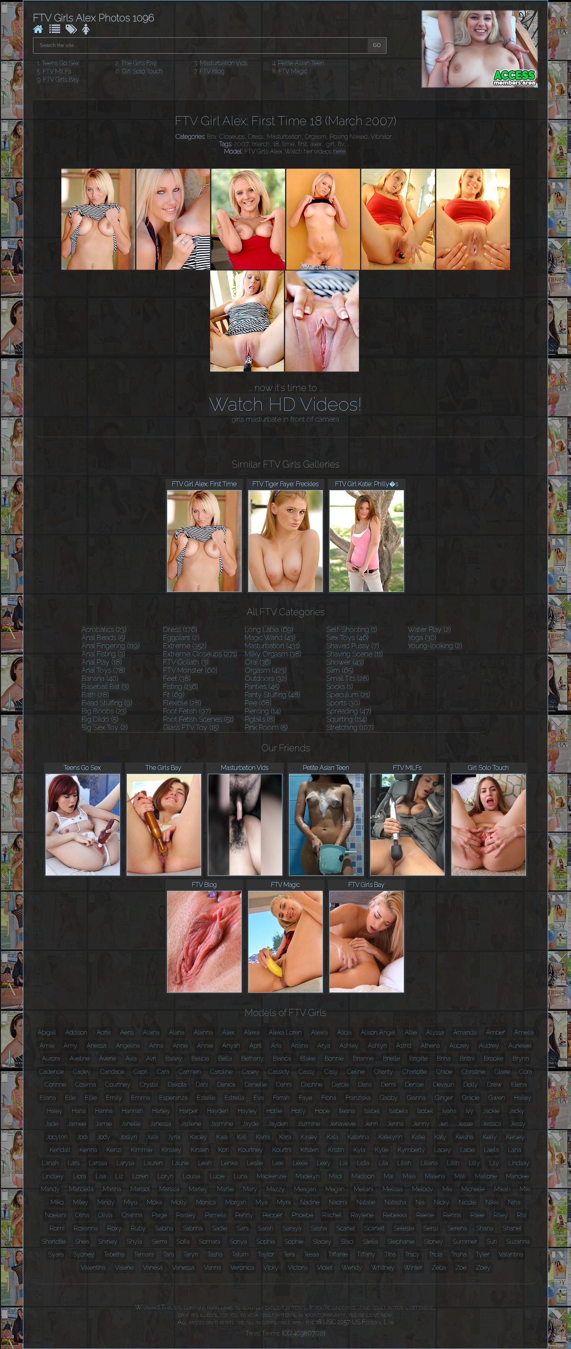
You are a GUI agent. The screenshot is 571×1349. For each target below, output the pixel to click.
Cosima (85, 1084)
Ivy (470, 1111)
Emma (140, 1097)
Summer (465, 1241)
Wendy (352, 1267)
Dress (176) (180, 629)
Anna (156, 1045)
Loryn (166, 1176)
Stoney (433, 1241)
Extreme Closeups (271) (200, 654)
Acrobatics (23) (104, 629)
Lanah (50, 1163)
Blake (307, 1058)
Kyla (359, 1150)
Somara (209, 1241)
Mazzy (275, 1189)
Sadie (219, 1228)
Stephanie (400, 1241)
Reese (425, 1215)
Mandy (50, 1189)
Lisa (101, 1176)
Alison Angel (378, 1032)
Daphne (311, 1084)
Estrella (234, 1097)
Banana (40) (100, 678)
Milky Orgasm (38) (273, 654)
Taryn (190, 1254)
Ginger (444, 1097)
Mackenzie (271, 1176)
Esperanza (173, 1097)
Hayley (247, 1111)
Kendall (60, 1150)
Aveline (80, 1058)
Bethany (252, 1058)
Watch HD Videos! (285, 404)
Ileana (347, 1111)
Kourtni (281, 1150)
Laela (491, 1150)
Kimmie (141, 1150)
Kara (285, 1137)
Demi (388, 1084)
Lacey (442, 1150)
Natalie (366, 1202)
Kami (263, 1137)
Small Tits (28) (347, 678)
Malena (435, 1176)
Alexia (319, 1032)
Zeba (439, 1267)
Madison (363, 1176)
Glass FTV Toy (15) (191, 727)
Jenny (421, 1123)
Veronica (242, 1267)
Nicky (441, 1202)
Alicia (344, 1032)
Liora (79, 1176)
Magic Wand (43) (270, 637)
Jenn (371, 1123)
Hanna (104, 1111)
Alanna (203, 1032)
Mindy (106, 1202)
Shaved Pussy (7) (352, 646)
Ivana (449, 1111)
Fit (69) (174, 695)
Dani (202, 1084)
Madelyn (308, 1176)
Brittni (467, 1058)
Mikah (502, 1189)
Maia (409, 1176)
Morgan (235, 1202)
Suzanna (518, 1241)
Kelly (490, 1137)
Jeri (443, 1123)
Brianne (363, 1058)
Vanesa (153, 1267)
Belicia (200, 1058)
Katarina (358, 1137)
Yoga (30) (422, 637)
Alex (228, 1032)
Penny (244, 1215)
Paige (159, 1215)
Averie (107, 1058)
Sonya (238, 1241)
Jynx (174, 1137)
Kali (242, 1137)
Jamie (104, 1123)
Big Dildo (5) (100, 719)
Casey (250, 1071)
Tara (168, 1254)
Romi (57, 1228)
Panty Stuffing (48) (272, 695)
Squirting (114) (346, 719)
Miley (80, 1202)
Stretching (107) (350, 727)
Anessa (96, 1045)
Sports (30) (343, 703)
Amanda (465, 1032)
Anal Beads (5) (103, 637)
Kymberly (411, 1150)
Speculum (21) (348, 695)
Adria (104, 1032)
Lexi (278, 1163)
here (339, 151)
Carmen (190, 1071)
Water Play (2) (429, 629)
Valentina (93, 1267)
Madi (335, 1176)
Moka (154, 1202)
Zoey (483, 1267)
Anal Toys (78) (103, 670)
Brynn (521, 1058)
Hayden (217, 1111)
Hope (322, 1111)
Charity (383, 1071)
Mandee (517, 1176)
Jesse (465, 1123)
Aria (276, 1045)
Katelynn (390, 1137)
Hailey (522, 1097)
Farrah (281, 1097)
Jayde (250, 1123)
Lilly (474, 1163)
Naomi (338, 1202)
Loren (140, 1176)
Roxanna (86, 1228)
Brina (444, 1058)
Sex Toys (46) (347, 637)
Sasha (319, 1228)
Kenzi (114, 1150)
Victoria (298, 1267)
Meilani (363, 1189)
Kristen (310, 1150)
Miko (57, 1202)
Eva (259, 1097)
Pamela (215, 1215)
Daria (365, 1084)
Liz (119, 1176)
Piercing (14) (263, 711)
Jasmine (222, 1123)
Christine (473, 1071)
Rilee (477, 1215)
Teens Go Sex (60, 63)
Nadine (310, 1202)
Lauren (153, 1163)
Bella (225, 1058)
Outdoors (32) (266, 678)
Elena (519, 1084)
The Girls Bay (139, 63)
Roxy (114, 1228)
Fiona (329, 1097)
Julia (152, 1137)
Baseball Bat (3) (105, 686)
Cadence (51, 1071)
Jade (51, 1123)
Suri (491, 1241)
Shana (484, 1228)
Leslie (255, 1163)
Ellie (91, 1097)
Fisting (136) (180, 686)
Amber (495, 1032)
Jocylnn (57, 1137)
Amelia (524, 1032)
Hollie (274, 1111)
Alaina (151, 1032)
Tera (289, 1254)
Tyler (482, 1254)
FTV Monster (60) (190, 670)
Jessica (491, 1123)
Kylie (381, 1150)
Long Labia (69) (269, 629)
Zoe (461, 1267)
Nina (514, 1202)
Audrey (489, 1045)
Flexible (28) (182, 703)
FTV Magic (293, 71)
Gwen (497, 1097)
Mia (447, 1189)
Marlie (225, 1189)
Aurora (51, 1058)
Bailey (173, 1058)
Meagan (305, 1189)
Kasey (309, 1137)
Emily (114, 1097)
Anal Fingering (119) (111, 646)
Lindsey (53, 1176)
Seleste (404, 1228)
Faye (305, 1097)
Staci (347, 1241)
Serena (457, 1228)
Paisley (186, 1215)
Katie (418, 1137)
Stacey (322, 1241)
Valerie (124, 1267)
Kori (223, 1150)
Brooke (493, 1058)
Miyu (131, 1202)
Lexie (300, 1163)
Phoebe (302, 1215)
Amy (70, 1045)
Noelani (55, 1215)
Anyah (231, 1045)
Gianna (416, 1097)
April (255, 1045)
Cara (163, 1071)
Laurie (180, 1163)
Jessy (518, 1123)
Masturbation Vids (223, 63)
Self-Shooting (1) (351, 629)
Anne (180, 1045)
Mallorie (486, 1176)
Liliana (429, 1163)
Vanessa (183, 1267)
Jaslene (191, 1123)
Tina (390, 1254)
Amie (47, 1045)
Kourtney (250, 1150)
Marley (198, 1189)
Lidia (363, 1163)
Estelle (206, 1097)
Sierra (159, 1241)
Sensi (430, 1228)
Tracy (412, 1254)
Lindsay (518, 1163)
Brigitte (418, 1058)
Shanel (512, 1228)
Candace (112, 1071)
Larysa (125, 1163)
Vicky (271, 1267)
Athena (430, 1045)
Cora (525, 1071)
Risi (521, 1215)
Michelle (473, 1189)
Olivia (105, 1215)
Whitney (383, 1267)
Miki (525, 1189)
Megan (335, 1189)
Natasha (395, 1202)
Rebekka (395, 1215)
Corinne (55, 1084)
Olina (82, 1215)
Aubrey (459, 1045)
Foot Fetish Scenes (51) (198, 719)
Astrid (403, 1045)
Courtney (118, 1084)
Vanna (212, 1267)
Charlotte (414, 1071)
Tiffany (366, 1254)
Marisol (140, 1189)
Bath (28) (95, 695)
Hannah (132, 1111)
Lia (344, 1163)
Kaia (222, 1137)
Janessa (160, 1123)
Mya (262, 1202)
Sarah (265, 1228)
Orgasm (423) (266, 670)
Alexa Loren (285, 1032)
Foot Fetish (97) (187, 711)
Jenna (395, 1123)
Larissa (98, 1163)
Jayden (278, 1123)
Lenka (229, 1163)
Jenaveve (342, 1123)
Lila (383, 1163)
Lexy (324, 1163)
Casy (331, 1071)
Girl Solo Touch (142, 71)
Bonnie (334, 1058)
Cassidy (278, 1071)
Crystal (149, 1084)
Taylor (266, 1254)
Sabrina (193, 1228)
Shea (82, 1241)
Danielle (256, 1084)
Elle (70, 1097)
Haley (55, 1111)
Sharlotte (54, 1241)
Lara (74, 1163)
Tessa (311, 1254)
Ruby (138, 1228)
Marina (112, 1189)
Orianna (132, 1215)
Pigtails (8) (260, 719)
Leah (205, 1163)
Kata (332, 1137)
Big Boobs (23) (104, 711)
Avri (151, 1058)
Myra (284, 1202)
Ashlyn (377, 1045)
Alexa (251, 1032)
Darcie (340, 1084)
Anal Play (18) (102, 662)
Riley (501, 1215)
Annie (205, 1045)
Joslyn (128, 1137)
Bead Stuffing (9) (107, 703)
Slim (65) (339, 670)
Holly (298, 1111)
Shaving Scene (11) (354, 654)
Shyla (134, 1241)
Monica (206, 1202)
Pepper (272, 1215)
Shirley (107, 1241)
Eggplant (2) (181, 637)
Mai (388, 1176)
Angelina (128, 1045)
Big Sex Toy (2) (105, 727)
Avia (131, 1058)
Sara (243, 1228)
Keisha (465, 1137)
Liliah (404, 1163)
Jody (103, 1137)
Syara (56, 1254)
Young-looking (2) (435, 646)
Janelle (131, 1123)
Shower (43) (345, 662)
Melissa (393, 1189)
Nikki (492, 1202)
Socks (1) (339, 686)
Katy (440, 1137)
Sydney (83, 1254)
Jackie (491, 1111)
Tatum (240, 1254)
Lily (494, 1163)
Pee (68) (258, 703)
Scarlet (345, 1228)
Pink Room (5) (266, 727)
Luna (240, 1176)
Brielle (391, 1058)
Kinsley (171, 1150)
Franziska (358, 1097)
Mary (250, 1189)
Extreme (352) (185, 646)
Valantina (511, 1254)
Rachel (331, 1215)
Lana (514, 1150)
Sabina (164, 1228)
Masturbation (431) (272, 646)
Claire (502, 1071)
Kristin (336, 1150)
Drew (494, 1084)
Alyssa (435, 1032)
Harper (188, 1111)
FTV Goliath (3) (186, 662)
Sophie (293, 1241)
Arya (323, 1045)
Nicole (467, 1202)
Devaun (443, 1084)
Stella (370, 1241)
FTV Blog (212, 71)
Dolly (470, 1084)
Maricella (81, 1189)
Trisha (459, 1254)
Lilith (453, 1163)
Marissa (169, 1189)
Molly (179, 1202)
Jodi (82, 1137)
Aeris (127, 1032)
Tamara (144, 1254)
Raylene (362, 1215)
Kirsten (200, 1150)
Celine (356, 1071)
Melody (422, 1189)
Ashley (349, 1045)
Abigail (47, 1032)
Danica (226, 1084)
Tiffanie (338, 1254)
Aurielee (519, 1045)
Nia (420, 1202)
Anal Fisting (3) (103, 654)
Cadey (82, 1071)
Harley (161, 1111)
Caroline (221, 1071)
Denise (414, 1084)
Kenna (88, 1150)
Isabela (398, 1111)
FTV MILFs (57, 71)
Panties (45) (262, 686)
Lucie (217, 1176)
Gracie (470, 1097)
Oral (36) (258, 662)
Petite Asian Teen (301, 63)
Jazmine (308, 1123)
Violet (325, 1267)
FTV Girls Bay (61, 79)
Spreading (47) (348, 711)
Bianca (282, 1058)
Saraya (292, 1228)
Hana (79, 1111)
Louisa (191, 1176)
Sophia (265, 1241)
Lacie (467, 1150)
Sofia (183, 1241)
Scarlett (374, 1228)
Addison (76, 1032)
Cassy (307, 1071)
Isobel (425, 1111)
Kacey (198, 1137)
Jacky (516, 1111)
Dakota (177, 1084)
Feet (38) (177, 678)
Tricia (435, 1254)
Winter (413, 1267)
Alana (177, 1032)
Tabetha (114, 1254)
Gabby (389, 1097)
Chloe (444, 1071)
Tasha (215, 1254)
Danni (284, 1084)
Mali (460, 1176)
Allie (411, 1032)
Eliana (48, 1097)
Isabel (372, 1111)
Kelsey (515, 1137)
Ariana (299, 1045)
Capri (141, 1071)
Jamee (77, 1123)
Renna (452, 1215)
